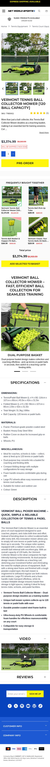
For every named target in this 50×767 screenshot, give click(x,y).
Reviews (25, 677)
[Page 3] (33, 371)
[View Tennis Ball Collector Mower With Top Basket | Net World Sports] (12, 88)
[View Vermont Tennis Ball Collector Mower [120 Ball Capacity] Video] (25, 88)
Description (25, 499)
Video (25, 639)
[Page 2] (25, 371)
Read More (44, 132)
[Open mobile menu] (3, 11)
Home (4, 26)
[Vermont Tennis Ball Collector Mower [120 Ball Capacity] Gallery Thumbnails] (25, 88)
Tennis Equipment (19, 26)
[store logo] (21, 11)
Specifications (25, 383)
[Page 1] (17, 371)
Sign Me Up (35, 694)
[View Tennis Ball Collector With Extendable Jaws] (39, 88)
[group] (39, 113)
